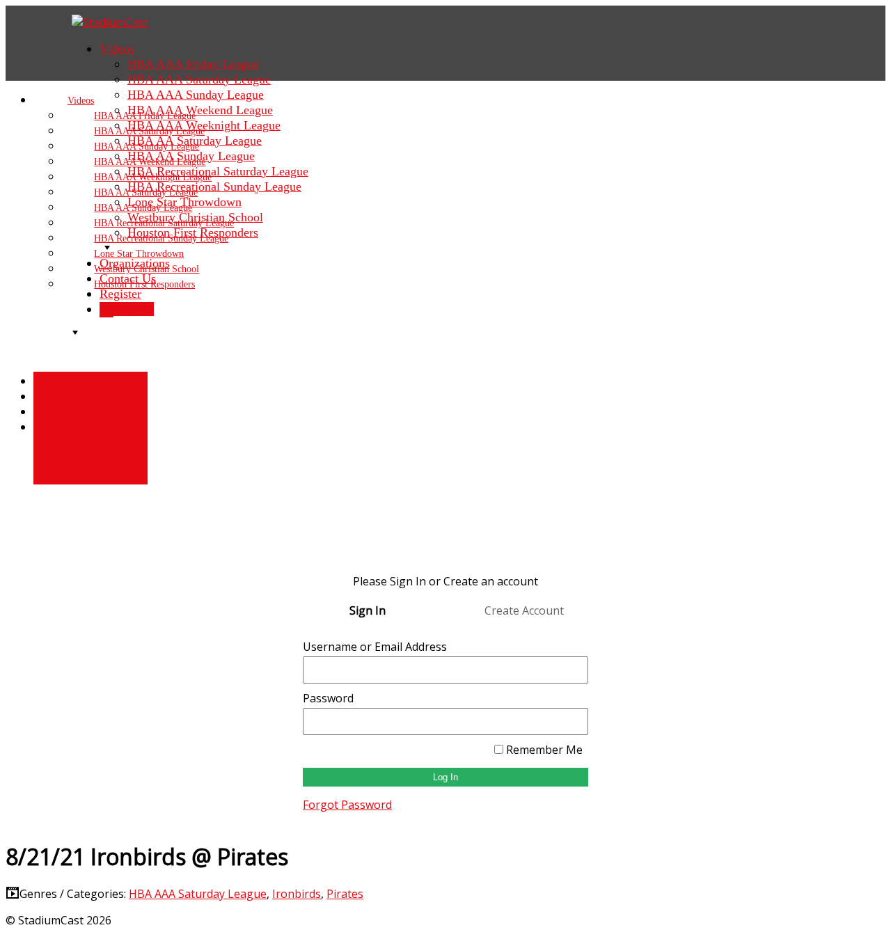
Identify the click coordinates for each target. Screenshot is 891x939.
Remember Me (543, 749)
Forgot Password (347, 804)
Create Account (524, 610)
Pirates (344, 893)
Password (328, 698)
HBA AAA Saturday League (198, 893)
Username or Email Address (375, 646)
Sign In (97, 428)
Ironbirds (296, 893)
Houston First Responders (144, 284)
